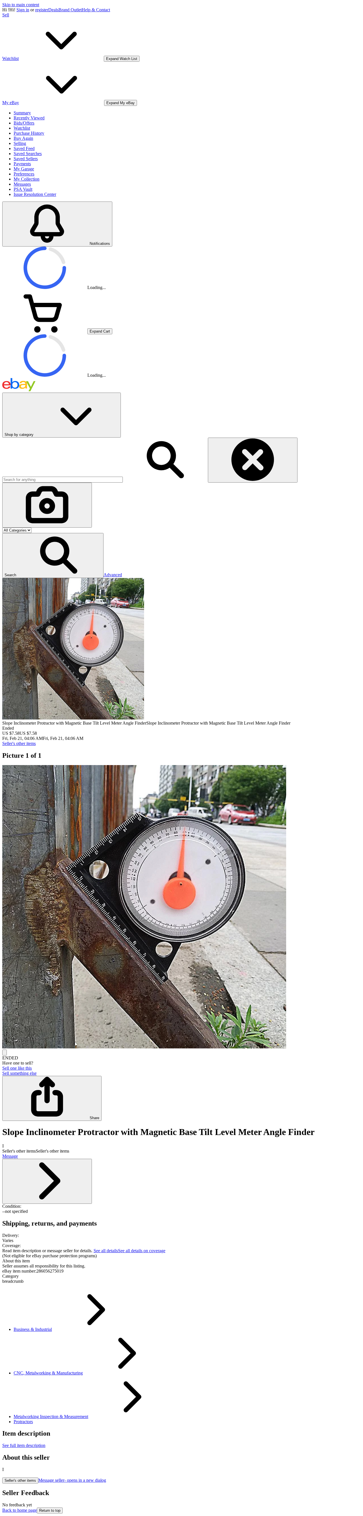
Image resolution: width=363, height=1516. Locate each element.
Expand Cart (100, 331)
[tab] (181, 1261)
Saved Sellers (26, 158)
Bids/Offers (24, 123)
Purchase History (29, 133)
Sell (5, 14)
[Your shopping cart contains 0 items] (44, 331)
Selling (20, 143)
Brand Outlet (70, 9)
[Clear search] (252, 460)
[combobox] (62, 480)
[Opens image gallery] (4, 1052)
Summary (22, 112)
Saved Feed (24, 148)
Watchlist (22, 128)
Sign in (22, 9)
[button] (53, 555)
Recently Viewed (29, 117)
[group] (181, 907)
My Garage (24, 168)
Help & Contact (96, 9)
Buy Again (23, 138)
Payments (22, 163)
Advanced (113, 574)
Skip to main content (20, 4)
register (41, 9)
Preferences (24, 174)
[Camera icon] (47, 505)
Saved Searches (28, 153)
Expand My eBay (120, 103)
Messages (22, 184)
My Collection (26, 179)
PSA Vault (23, 189)
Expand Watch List (121, 59)
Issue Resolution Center (35, 194)
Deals (53, 9)
